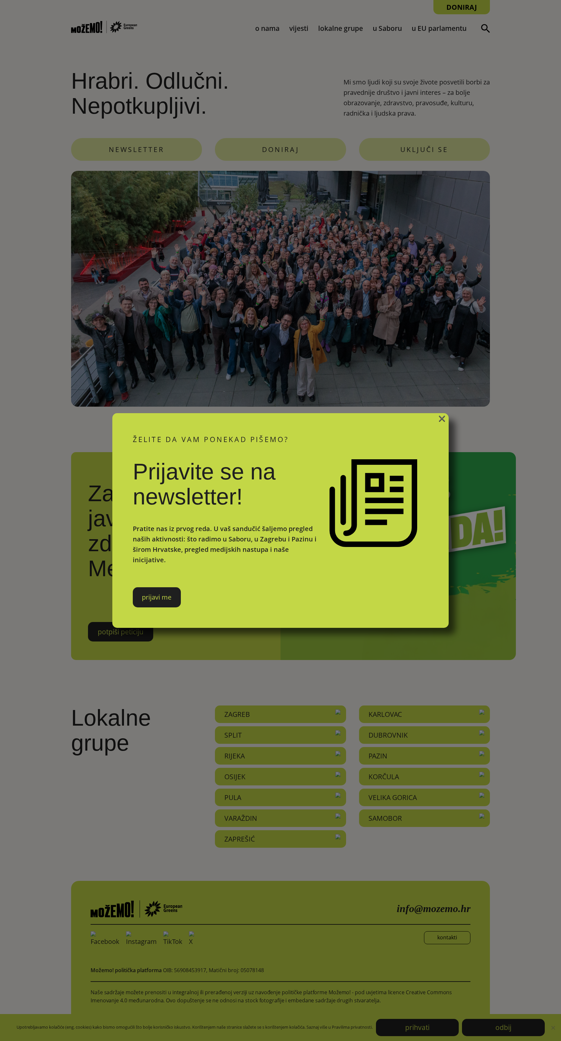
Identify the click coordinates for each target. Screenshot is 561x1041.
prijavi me (156, 597)
